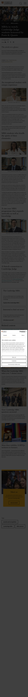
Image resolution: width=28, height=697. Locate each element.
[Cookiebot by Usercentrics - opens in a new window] (21, 332)
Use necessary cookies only (14, 364)
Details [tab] (14, 335)
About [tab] (23, 335)
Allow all (14, 357)
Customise (14, 361)
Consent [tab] (5, 335)
